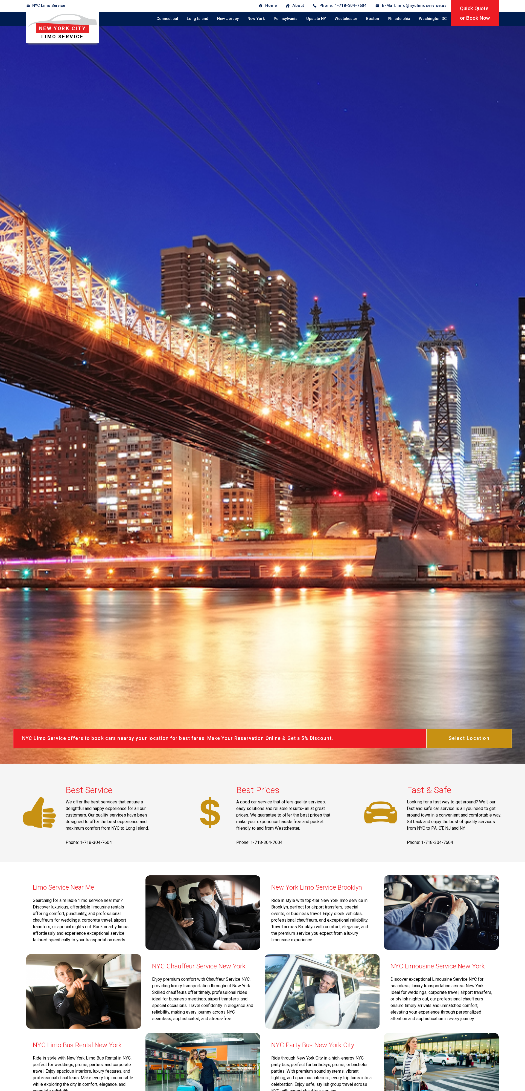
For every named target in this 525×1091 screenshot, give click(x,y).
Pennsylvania (286, 18)
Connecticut (167, 18)
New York (256, 18)
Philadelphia (399, 18)
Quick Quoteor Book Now (475, 13)
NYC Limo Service (48, 5)
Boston (372, 18)
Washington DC (433, 18)
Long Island (197, 18)
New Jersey (228, 18)
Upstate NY (316, 18)
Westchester (346, 18)
